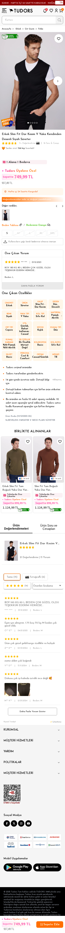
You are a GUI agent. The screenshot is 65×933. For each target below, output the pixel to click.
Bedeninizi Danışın (36, 225)
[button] (28, 123)
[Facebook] (7, 823)
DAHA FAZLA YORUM (32, 286)
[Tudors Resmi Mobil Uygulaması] (18, 867)
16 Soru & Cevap (51, 143)
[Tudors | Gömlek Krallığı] (20, 10)
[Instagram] (21, 823)
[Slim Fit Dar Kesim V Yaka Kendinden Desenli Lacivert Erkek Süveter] (6, 215)
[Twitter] (14, 823)
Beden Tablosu (10, 225)
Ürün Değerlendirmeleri (16, 527)
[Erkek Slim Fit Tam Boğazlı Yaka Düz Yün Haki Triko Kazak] (16, 460)
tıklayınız (57, 380)
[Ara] (59, 20)
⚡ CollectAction (55, 722)
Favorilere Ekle (28, 441)
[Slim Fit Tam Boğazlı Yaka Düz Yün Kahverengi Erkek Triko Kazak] (48, 460)
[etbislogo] (12, 794)
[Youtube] (28, 823)
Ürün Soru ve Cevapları (48, 527)
